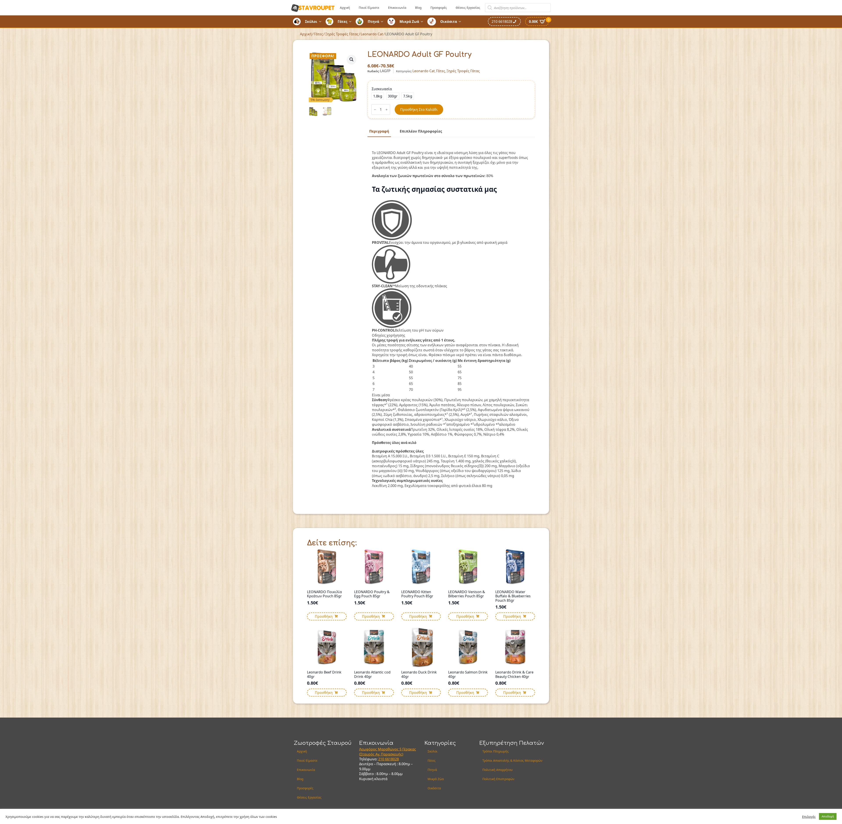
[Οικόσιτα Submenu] (461, 21)
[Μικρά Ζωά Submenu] (423, 21)
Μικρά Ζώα (436, 779)
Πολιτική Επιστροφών (498, 779)
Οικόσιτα (448, 21)
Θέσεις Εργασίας (468, 7)
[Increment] (386, 110)
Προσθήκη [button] (324, 616)
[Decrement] (375, 110)
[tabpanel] (451, 317)
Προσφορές (438, 7)
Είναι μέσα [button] (381, 395)
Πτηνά (373, 21)
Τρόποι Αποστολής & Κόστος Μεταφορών (512, 760)
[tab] (379, 131)
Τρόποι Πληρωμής (495, 751)
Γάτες (342, 21)
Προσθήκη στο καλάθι (419, 109)
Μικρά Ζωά (409, 21)
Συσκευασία (382, 88)
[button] (351, 59)
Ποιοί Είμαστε (369, 7)
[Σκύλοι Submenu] (321, 21)
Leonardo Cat (372, 34)
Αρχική (345, 7)
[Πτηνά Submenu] (383, 21)
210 (381, 759)
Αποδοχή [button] (828, 816)
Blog (418, 7)
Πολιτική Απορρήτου (497, 770)
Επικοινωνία (397, 7)
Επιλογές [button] (809, 817)
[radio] (377, 96)
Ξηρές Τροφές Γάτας (342, 34)
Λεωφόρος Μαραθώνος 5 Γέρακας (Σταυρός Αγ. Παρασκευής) (387, 751)
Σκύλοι (311, 21)
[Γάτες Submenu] (351, 21)
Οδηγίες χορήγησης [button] (388, 335)
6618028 (392, 759)
